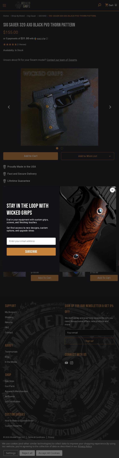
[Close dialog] (112, 190)
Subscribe (31, 251)
